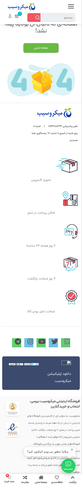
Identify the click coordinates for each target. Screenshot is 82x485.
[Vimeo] (65, 342)
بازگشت (73, 482)
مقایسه (25, 482)
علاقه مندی (57, 482)
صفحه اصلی (41, 482)
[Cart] (9, 477)
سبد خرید (9, 481)
